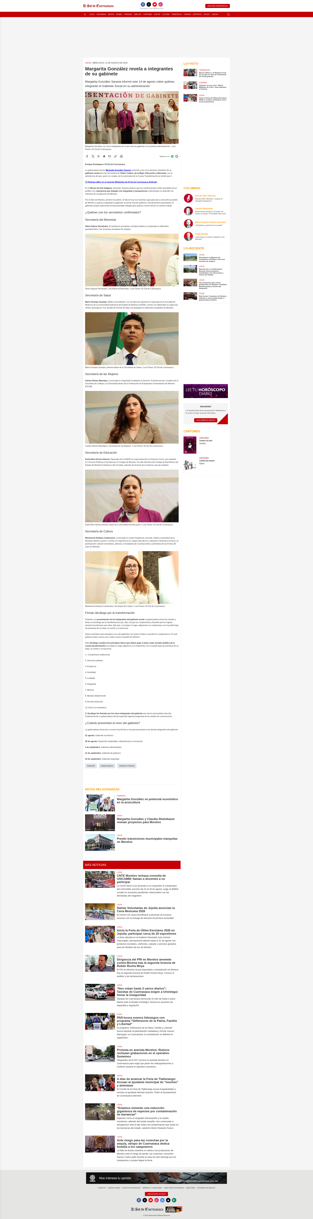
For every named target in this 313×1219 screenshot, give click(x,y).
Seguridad (101, 14)
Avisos (207, 14)
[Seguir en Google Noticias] (177, 156)
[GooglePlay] (174, 1200)
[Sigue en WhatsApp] (172, 156)
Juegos (215, 14)
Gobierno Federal (126, 766)
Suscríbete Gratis (205, 420)
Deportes (197, 14)
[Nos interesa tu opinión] (156, 1178)
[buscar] (228, 14)
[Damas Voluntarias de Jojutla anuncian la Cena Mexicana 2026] (100, 913)
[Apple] (168, 1200)
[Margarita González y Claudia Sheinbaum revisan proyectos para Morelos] (100, 822)
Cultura (165, 14)
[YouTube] (154, 4)
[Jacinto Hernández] (188, 211)
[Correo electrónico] (110, 156)
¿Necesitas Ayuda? (156, 1194)
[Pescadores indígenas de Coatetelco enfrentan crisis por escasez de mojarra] (190, 257)
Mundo (119, 14)
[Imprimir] (121, 156)
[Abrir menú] (85, 14)
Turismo (187, 14)
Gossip (157, 14)
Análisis (137, 14)
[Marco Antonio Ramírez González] (188, 224)
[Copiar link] (115, 156)
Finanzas (128, 14)
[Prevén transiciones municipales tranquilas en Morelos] (100, 842)
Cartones (147, 14)
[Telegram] (104, 156)
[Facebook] (143, 4)
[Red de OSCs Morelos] (188, 198)
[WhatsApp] (98, 156)
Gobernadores (107, 766)
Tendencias (176, 14)
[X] (149, 4)
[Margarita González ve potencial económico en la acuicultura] (100, 803)
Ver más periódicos (217, 6)
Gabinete (91, 766)
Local (92, 14)
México (111, 14)
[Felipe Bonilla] (188, 236)
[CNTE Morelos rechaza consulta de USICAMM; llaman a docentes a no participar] (100, 885)
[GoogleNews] (162, 1200)
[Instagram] (160, 4)
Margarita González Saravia (118, 170)
